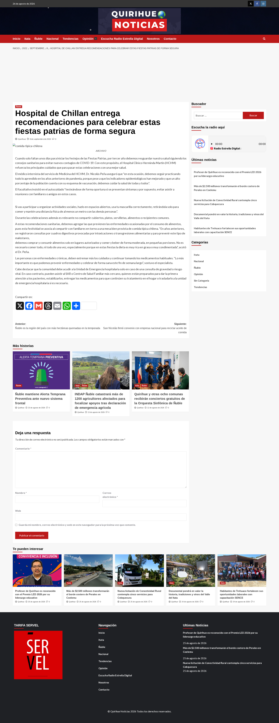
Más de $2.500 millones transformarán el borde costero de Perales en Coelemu (227, 188)
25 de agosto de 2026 (36, 602)
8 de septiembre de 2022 (40, 139)
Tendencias (70, 38)
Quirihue (22, 139)
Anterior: (57, 326)
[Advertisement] (139, 76)
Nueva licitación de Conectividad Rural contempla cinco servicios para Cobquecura (225, 202)
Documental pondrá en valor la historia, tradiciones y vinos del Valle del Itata (229, 216)
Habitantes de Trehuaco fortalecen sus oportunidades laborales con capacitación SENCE (225, 230)
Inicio (16, 38)
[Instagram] (263, 3)
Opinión (89, 38)
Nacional (52, 38)
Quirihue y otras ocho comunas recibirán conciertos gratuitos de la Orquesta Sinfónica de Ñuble (159, 398)
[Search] (264, 39)
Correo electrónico (110, 494)
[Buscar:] (218, 115)
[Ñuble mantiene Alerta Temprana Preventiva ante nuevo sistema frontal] (41, 370)
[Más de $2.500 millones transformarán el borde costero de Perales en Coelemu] (88, 570)
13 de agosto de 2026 (96, 412)
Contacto (170, 38)
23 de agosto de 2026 (36, 408)
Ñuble (38, 38)
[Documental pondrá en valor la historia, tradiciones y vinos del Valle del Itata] (190, 570)
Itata (27, 38)
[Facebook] (257, 3)
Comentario (23, 448)
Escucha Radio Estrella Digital (122, 38)
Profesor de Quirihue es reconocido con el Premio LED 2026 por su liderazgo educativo (227, 174)
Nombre (21, 492)
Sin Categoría (201, 280)
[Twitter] (250, 3)
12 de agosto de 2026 (155, 408)
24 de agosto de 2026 (190, 602)
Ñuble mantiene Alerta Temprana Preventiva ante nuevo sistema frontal (40, 398)
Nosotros (153, 38)
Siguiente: (145, 328)
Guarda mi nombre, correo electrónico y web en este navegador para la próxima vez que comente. (77, 524)
